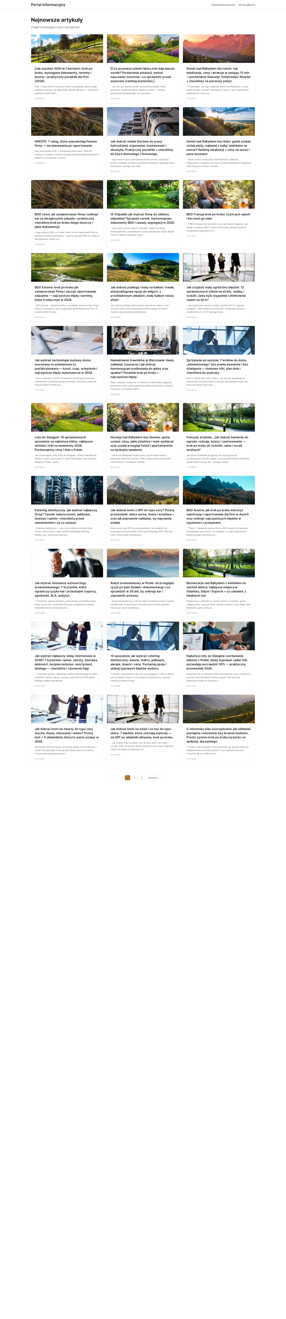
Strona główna (246, 4)
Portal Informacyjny (48, 5)
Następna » (153, 777)
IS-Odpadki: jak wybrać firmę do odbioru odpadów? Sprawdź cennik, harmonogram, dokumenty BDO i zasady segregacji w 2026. (143, 218)
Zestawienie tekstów (223, 4)
